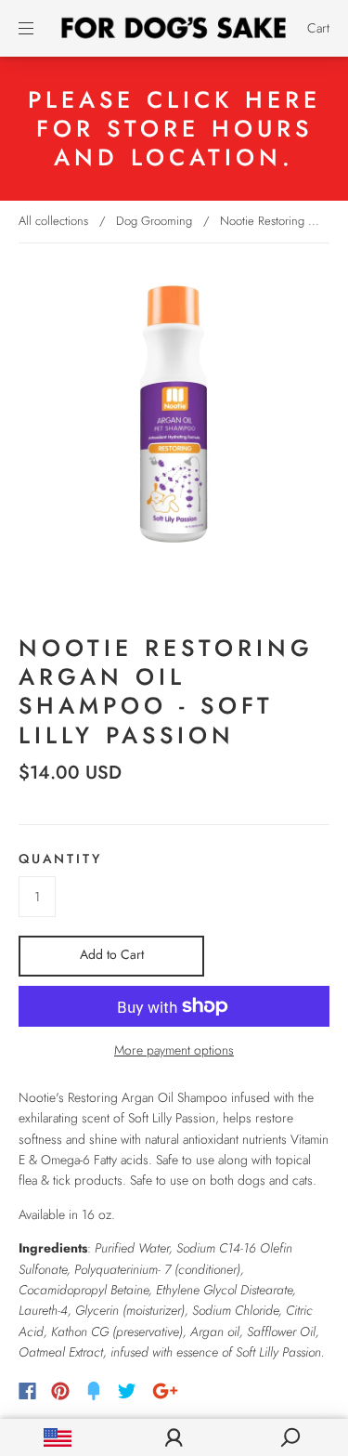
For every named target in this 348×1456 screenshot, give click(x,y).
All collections (53, 221)
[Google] (165, 1391)
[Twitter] (127, 1391)
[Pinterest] (60, 1391)
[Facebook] (27, 1391)
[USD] (58, 1437)
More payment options (174, 1050)
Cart (318, 28)
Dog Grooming (154, 221)
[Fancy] (93, 1391)
